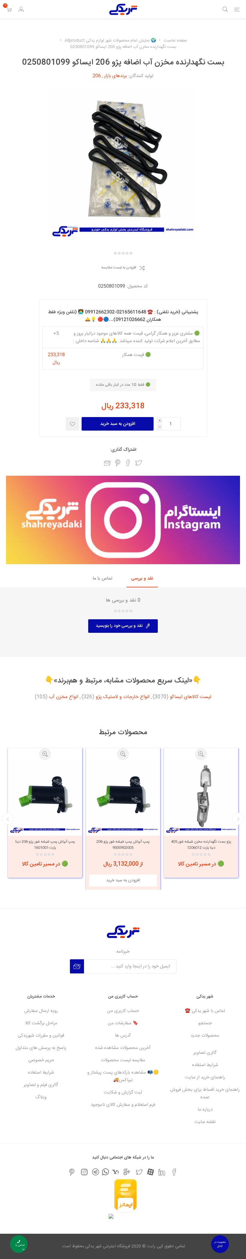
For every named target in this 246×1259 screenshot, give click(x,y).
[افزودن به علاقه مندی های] (72, 424)
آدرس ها (123, 1035)
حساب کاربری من (123, 1011)
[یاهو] (115, 1171)
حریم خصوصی (41, 1060)
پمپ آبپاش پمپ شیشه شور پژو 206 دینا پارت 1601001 (123, 845)
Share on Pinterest (118, 462)
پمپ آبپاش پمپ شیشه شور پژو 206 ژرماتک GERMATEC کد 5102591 (45, 845)
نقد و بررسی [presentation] (142, 578)
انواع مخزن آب (63, 697)
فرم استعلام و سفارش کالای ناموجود (123, 1105)
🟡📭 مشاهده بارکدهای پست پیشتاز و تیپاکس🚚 (123, 1076)
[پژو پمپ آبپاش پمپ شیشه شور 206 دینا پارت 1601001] (123, 797)
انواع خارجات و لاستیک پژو (122, 697)
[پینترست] (71, 1172)
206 (97, 76)
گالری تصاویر (205, 1052)
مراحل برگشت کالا (41, 1023)
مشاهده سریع (201, 754)
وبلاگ (40, 1097)
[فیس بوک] (174, 1172)
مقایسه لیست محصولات (123, 1060)
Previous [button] (238, 819)
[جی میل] (126, 1172)
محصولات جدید (204, 1035)
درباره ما (205, 1109)
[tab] (142, 578)
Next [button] (8, 819)
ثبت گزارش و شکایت (123, 1092)
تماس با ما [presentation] (102, 578)
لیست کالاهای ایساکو (190, 697)
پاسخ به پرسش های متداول (41, 1048)
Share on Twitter (138, 462)
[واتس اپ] (105, 1171)
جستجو (205, 1023)
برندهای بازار (115, 76)
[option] (201, 819)
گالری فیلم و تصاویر (41, 1085)
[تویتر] (139, 1172)
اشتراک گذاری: (123, 449)
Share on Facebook (128, 462)
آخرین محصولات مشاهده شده (123, 1048)
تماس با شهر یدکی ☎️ (205, 1011)
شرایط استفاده (205, 1065)
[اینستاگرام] (84, 1172)
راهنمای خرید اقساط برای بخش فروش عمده (205, 1093)
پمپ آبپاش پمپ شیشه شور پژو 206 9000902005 (201, 845)
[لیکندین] (161, 1172)
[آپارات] (150, 1171)
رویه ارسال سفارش (41, 1011)
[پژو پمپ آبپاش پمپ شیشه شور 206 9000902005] (201, 797)
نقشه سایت (205, 1122)
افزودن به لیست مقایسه (118, 268)
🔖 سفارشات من (123, 1023)
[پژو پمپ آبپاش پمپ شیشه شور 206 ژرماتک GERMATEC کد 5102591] (45, 797)
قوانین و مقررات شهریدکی (41, 1035)
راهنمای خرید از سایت (205, 1077)
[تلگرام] (95, 1171)
